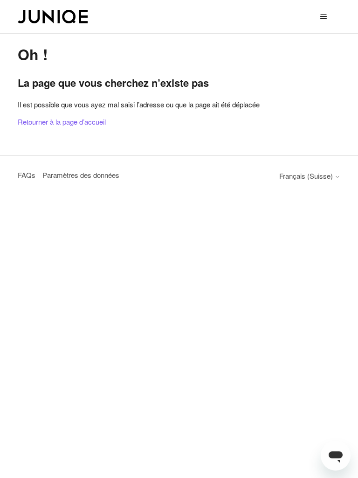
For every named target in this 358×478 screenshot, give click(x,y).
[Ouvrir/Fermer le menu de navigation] (323, 16)
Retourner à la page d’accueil (62, 122)
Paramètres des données (80, 175)
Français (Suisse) (307, 176)
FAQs (26, 175)
